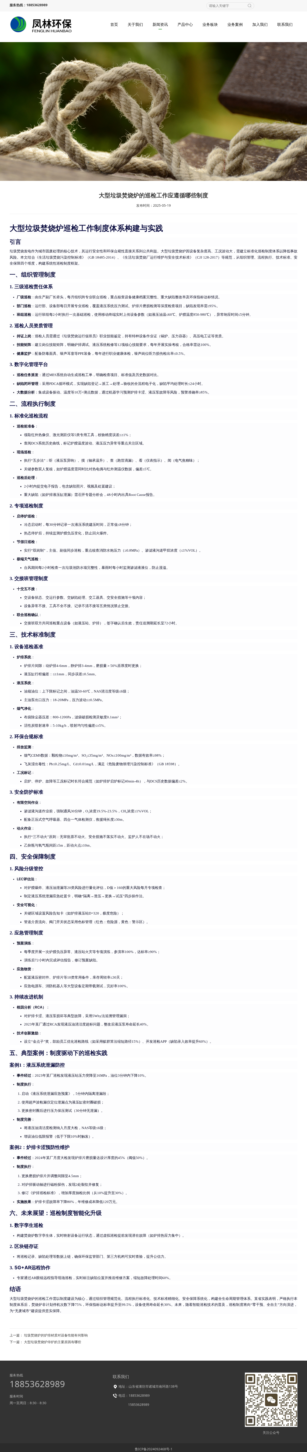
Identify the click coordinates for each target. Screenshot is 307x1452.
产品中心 (185, 24)
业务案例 (235, 24)
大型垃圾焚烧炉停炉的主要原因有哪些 (52, 1342)
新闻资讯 (160, 24)
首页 (114, 24)
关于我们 (135, 24)
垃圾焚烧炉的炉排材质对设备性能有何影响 (56, 1335)
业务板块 (210, 24)
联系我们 (285, 24)
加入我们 (260, 24)
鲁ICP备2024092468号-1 (153, 1449)
